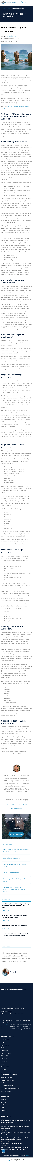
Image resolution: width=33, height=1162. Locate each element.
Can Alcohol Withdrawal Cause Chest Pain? (17, 805)
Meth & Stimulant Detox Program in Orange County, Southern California (16, 851)
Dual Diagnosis (5, 1083)
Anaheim (3, 1047)
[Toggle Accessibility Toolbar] (3, 1151)
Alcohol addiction (12, 36)
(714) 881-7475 (7, 1011)
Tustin (2, 1064)
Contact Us (4, 1110)
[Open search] (23, 2)
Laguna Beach (5, 1045)
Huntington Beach (6, 1053)
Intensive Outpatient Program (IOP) (10, 1088)
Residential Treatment (7, 1085)
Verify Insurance (5, 1105)
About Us (3, 1099)
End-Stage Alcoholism (16, 808)
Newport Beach (5, 1050)
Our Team (3, 1102)
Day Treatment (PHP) (6, 1091)
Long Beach (4, 1069)
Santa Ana (4, 1061)
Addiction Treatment (6, 1077)
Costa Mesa (4, 1058)
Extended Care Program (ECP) (11, 858)
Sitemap (27, 1155)
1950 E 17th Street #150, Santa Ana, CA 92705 (13, 1008)
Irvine (2, 1042)
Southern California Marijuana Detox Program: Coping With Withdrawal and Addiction (14, 889)
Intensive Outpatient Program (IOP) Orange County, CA (15, 865)
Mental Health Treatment (7, 1080)
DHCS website (5, 1024)
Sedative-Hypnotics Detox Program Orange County (15, 880)
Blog (2, 1107)
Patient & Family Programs (11, 872)
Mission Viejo (4, 1056)
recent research (12, 268)
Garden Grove (5, 1066)
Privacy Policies (16, 1157)
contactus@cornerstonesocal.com (14, 1014)
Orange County (5, 1039)
